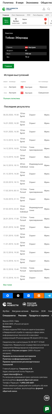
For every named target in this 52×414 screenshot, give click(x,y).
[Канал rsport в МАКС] (8, 295)
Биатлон (9, 33)
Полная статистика (11, 98)
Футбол (6, 311)
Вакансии (7, 327)
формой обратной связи (27, 380)
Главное (6, 15)
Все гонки (7, 285)
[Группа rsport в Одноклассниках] (39, 295)
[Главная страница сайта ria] (3, 9)
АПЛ (47, 15)
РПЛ (28, 15)
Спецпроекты (9, 315)
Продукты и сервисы (39, 315)
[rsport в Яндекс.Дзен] (18, 295)
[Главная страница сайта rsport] (16, 9)
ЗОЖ (43, 311)
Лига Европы (38, 15)
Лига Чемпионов (18, 15)
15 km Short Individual (24, 209)
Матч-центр (6, 21)
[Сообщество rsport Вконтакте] (28, 295)
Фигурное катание (20, 311)
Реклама (22, 315)
